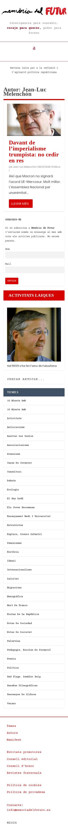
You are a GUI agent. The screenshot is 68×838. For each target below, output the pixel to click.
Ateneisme (13, 454)
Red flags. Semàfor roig (23, 676)
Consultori (14, 472)
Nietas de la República (23, 614)
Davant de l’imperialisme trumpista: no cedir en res (34, 151)
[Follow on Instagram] (38, 55)
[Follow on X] (29, 55)
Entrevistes (15, 525)
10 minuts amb (16, 400)
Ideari (11, 561)
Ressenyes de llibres (21, 694)
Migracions (14, 587)
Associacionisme (18, 445)
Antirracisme (15, 427)
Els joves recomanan (21, 507)
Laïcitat (13, 578)
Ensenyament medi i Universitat (29, 516)
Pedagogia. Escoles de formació (29, 650)
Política (56, 166)
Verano (11, 703)
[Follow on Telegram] (46, 55)
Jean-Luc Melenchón (24, 166)
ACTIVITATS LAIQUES (31, 295)
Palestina (13, 641)
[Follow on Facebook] (21, 55)
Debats (11, 480)
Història (13, 552)
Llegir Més (20, 203)
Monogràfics (15, 596)
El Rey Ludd (15, 498)
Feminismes (14, 543)
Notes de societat (19, 632)
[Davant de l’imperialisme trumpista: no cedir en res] (34, 120)
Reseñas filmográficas (22, 685)
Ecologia (13, 489)
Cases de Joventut (19, 463)
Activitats (14, 418)
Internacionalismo (19, 569)
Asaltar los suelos (20, 436)
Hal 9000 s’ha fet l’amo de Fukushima (32, 366)
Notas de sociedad (19, 623)
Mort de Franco (17, 605)
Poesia (11, 659)
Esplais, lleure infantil (24, 534)
